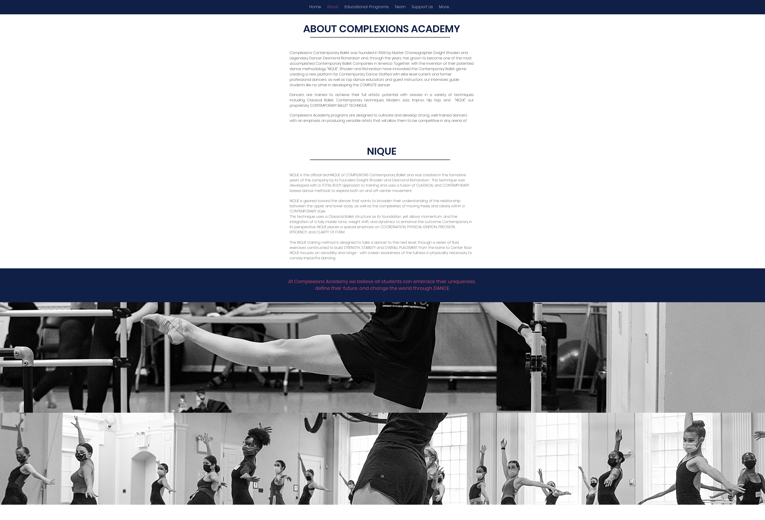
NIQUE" (461, 100)
